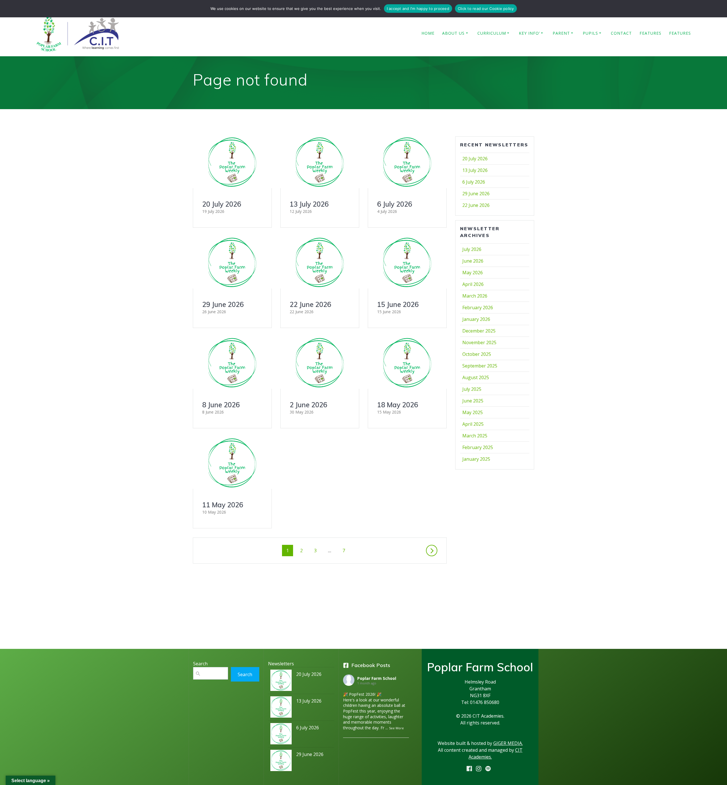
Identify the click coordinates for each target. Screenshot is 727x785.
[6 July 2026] (281, 735)
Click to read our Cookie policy (486, 8)
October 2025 (476, 354)
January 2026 (476, 319)
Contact (621, 33)
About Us (453, 33)
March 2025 (474, 436)
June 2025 (472, 401)
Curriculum (491, 33)
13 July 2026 (309, 204)
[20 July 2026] (281, 682)
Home (427, 33)
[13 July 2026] (281, 708)
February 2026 (477, 307)
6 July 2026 (394, 204)
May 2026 (472, 272)
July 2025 (471, 389)
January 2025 (476, 459)
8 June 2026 (221, 404)
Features (650, 33)
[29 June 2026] (281, 762)
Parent (561, 33)
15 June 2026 (398, 304)
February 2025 (477, 447)
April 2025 (473, 424)
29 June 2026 (223, 304)
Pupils (590, 33)
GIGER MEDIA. (508, 743)
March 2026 (474, 296)
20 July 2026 (221, 204)
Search (245, 674)
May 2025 (472, 412)
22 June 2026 (310, 304)
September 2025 (479, 366)
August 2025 (475, 377)
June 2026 (472, 261)
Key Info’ (529, 33)
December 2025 (479, 331)
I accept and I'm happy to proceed (418, 8)
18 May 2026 (397, 404)
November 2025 (479, 342)
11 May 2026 (222, 505)
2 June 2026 (308, 404)
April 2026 (473, 284)
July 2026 (471, 249)
